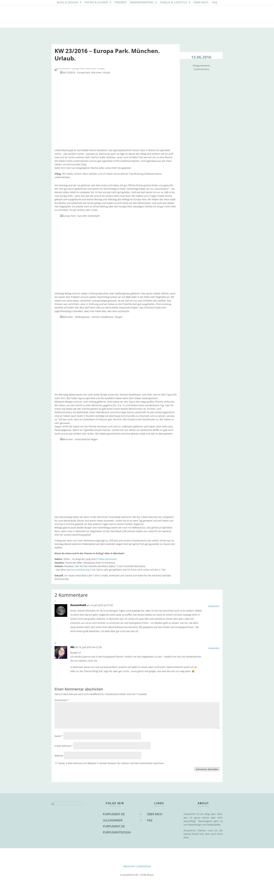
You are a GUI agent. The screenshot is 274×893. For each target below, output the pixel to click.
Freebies (121, 2)
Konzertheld (78, 605)
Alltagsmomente (201, 65)
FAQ (214, 2)
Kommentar (62, 700)
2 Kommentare (201, 69)
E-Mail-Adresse (63, 745)
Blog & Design (67, 2)
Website (59, 755)
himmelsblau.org (80, 569)
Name (59, 736)
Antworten (213, 606)
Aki (72, 647)
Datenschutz (144, 866)
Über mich (201, 2)
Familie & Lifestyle (173, 2)
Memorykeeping (141, 2)
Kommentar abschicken (207, 769)
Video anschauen (107, 559)
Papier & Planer (96, 2)
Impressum (129, 866)
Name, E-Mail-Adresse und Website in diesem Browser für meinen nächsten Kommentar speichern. (111, 763)
